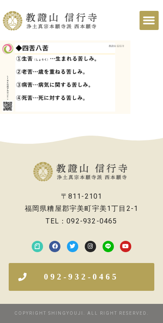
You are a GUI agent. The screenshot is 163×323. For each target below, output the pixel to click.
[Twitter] (72, 246)
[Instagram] (90, 246)
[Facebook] (54, 246)
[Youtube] (125, 246)
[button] (149, 20)
